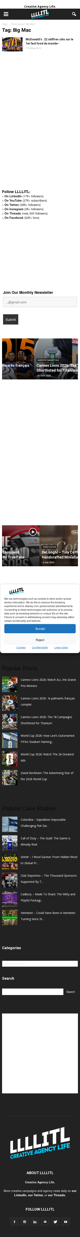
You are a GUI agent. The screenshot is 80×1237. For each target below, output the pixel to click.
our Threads (56, 1195)
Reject (40, 640)
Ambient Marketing (16, 360)
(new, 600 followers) (26, 213)
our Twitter (35, 1195)
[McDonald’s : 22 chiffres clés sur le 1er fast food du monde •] (12, 44)
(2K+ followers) (24, 209)
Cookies (21, 647)
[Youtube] (66, 1222)
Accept (40, 628)
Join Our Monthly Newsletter (28, 292)
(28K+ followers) (23, 205)
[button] (74, 14)
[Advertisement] (33, 122)
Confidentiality (40, 647)
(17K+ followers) (24, 196)
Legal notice (61, 647)
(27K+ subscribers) (26, 200)
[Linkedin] (35, 1222)
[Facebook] (14, 1222)
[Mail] (45, 1222)
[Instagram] (25, 1222)
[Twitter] (55, 1222)
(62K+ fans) (22, 218)
